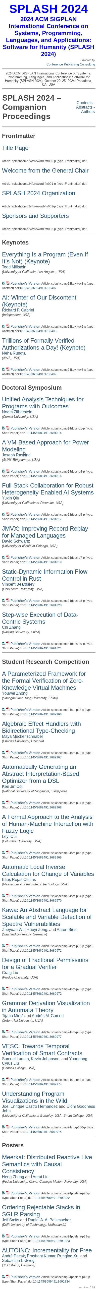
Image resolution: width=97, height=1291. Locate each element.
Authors (88, 112)
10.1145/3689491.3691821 (43, 648)
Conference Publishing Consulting (71, 64)
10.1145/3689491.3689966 (43, 714)
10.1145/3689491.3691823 (51, 1241)
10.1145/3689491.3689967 (43, 757)
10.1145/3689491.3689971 (43, 950)
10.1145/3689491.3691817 (43, 519)
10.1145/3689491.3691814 (43, 433)
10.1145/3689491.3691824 (51, 1281)
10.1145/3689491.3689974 (43, 1084)
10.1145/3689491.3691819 (43, 562)
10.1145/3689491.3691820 (43, 605)
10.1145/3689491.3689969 (43, 857)
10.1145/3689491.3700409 (38, 374)
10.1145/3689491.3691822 (51, 1198)
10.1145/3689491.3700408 (38, 331)
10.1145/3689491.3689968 (43, 807)
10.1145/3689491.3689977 (43, 1037)
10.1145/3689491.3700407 (38, 288)
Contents (85, 103)
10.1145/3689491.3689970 (43, 900)
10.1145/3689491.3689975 (43, 1132)
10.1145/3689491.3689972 (43, 993)
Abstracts (84, 107)
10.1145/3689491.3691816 (43, 476)
